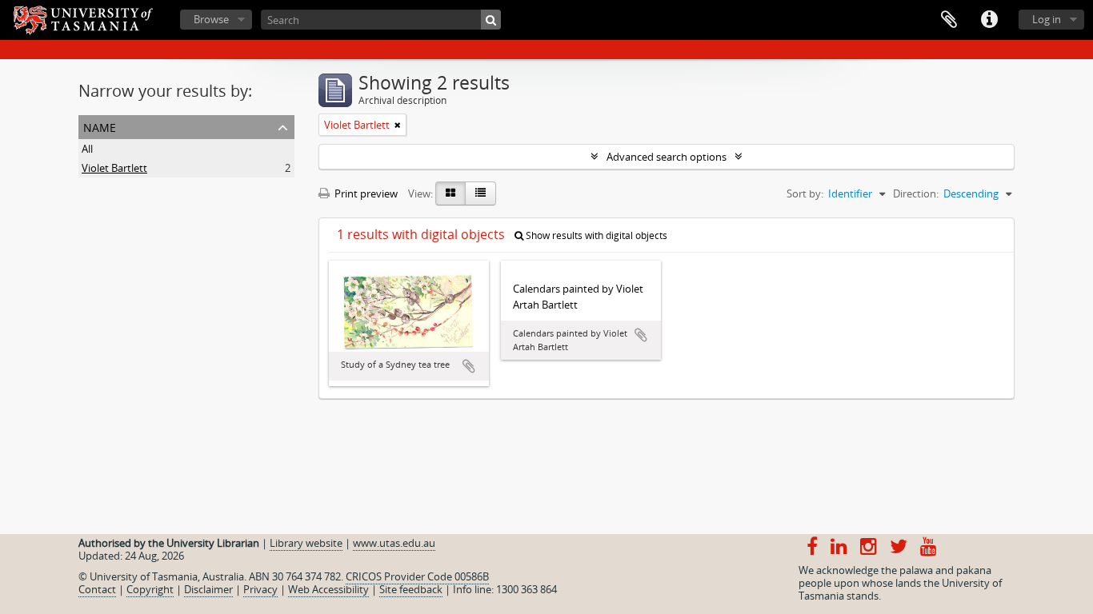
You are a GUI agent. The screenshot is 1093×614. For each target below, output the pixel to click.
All (87, 149)
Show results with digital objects (595, 235)
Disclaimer (208, 589)
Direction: (916, 193)
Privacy (260, 589)
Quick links (989, 20)
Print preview (365, 193)
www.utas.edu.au (394, 543)
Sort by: (805, 193)
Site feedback (410, 589)
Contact (97, 589)
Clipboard (949, 20)
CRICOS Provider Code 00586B (417, 576)
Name (99, 126)
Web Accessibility (328, 589)
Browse (211, 19)
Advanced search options (667, 157)
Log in (1046, 19)
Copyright (150, 589)
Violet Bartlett (114, 168)
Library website (306, 543)
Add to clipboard (469, 366)
